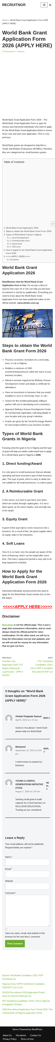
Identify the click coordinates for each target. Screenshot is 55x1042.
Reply (46, 718)
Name (8, 857)
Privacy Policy (10, 1039)
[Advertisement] (27, 89)
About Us (7, 1035)
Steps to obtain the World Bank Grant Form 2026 (28, 231)
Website (9, 881)
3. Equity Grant (16, 244)
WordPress (37, 1029)
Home (5, 20)
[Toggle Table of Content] (51, 223)
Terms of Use (27, 1039)
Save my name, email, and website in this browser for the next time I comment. (25, 935)
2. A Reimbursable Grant (19, 241)
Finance (20, 51)
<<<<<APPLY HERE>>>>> (18, 256)
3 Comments (8, 51)
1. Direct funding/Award (19, 238)
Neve (15, 1029)
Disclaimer (14, 260)
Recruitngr (7, 625)
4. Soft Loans (15, 247)
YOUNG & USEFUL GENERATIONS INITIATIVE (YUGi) (29, 784)
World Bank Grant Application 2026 (22, 228)
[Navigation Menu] (44, 4)
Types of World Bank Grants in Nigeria (24, 235)
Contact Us (35, 1035)
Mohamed (20, 747)
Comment (10, 893)
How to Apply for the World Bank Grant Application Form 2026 (29, 251)
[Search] (50, 5)
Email (8, 869)
